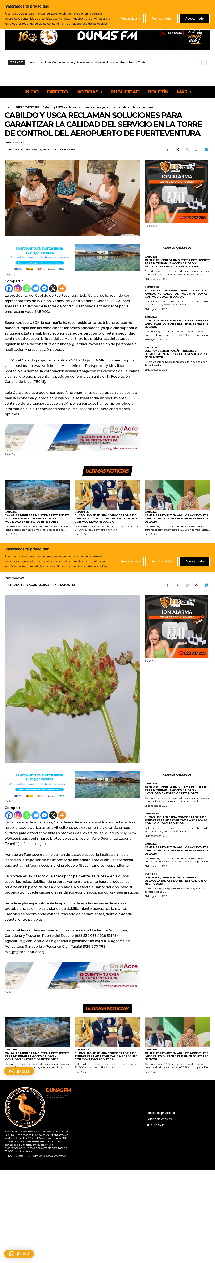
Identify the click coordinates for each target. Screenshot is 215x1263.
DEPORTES (152, 287)
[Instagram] (18, 288)
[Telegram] (206, 149)
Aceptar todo (194, 18)
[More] (62, 288)
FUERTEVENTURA (27, 107)
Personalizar (128, 18)
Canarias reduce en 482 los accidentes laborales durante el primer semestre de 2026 (176, 323)
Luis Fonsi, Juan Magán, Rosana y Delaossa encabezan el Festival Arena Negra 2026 (176, 354)
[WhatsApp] (187, 149)
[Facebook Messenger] (44, 288)
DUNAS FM (67, 149)
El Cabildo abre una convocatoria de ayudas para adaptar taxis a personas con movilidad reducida (176, 293)
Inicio (9, 107)
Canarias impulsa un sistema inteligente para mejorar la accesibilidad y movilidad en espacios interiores (177, 263)
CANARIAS (151, 256)
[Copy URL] (196, 149)
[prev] (197, 62)
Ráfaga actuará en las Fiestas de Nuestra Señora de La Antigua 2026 (76, 62)
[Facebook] (167, 149)
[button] (19, 1254)
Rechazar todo (161, 18)
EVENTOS (151, 347)
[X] (177, 149)
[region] (107, 15)
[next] (204, 62)
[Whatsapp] (27, 288)
